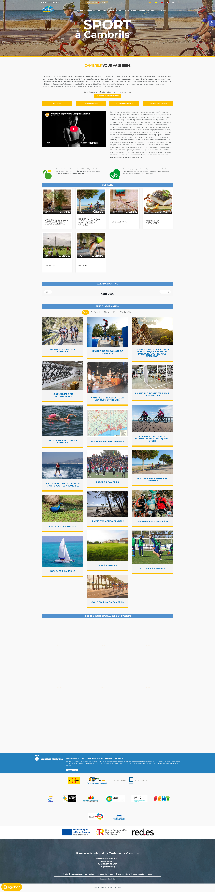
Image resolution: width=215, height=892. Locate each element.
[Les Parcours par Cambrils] (107, 423)
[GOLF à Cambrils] (107, 545)
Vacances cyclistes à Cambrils (63, 350)
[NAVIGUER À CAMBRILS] (62, 551)
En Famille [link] (103, 10)
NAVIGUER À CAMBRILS (62, 571)
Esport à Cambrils (107, 482)
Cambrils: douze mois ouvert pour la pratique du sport (152, 438)
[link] (212, 23)
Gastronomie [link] (152, 10)
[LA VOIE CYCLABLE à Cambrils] (107, 504)
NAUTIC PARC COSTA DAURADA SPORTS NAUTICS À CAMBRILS (63, 484)
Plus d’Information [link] (124, 104)
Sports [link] (126, 10)
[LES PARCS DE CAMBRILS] (62, 508)
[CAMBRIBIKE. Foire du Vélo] (152, 503)
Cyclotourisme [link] (138, 10)
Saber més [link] (72, 770)
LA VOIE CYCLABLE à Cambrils (108, 521)
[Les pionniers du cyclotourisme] (62, 375)
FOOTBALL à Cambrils (152, 568)
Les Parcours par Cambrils (107, 441)
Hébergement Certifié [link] (158, 104)
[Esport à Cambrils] (107, 464)
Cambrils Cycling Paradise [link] (108, 96)
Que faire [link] (57, 104)
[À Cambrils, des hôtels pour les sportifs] (152, 377)
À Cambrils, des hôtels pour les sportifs (152, 394)
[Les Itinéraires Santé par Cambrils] (152, 462)
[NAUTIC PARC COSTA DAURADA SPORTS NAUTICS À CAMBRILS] (62, 465)
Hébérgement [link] (90, 10)
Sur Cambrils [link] (115, 10)
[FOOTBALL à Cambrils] (152, 547)
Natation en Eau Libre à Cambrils (62, 441)
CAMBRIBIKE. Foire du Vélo (152, 521)
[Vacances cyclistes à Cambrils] (62, 331)
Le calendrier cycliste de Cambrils (107, 352)
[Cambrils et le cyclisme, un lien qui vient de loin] (107, 377)
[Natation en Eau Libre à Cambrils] (62, 420)
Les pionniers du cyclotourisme (63, 395)
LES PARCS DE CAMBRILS (62, 527)
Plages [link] (163, 10)
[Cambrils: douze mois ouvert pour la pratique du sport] (152, 418)
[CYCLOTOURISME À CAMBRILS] (107, 586)
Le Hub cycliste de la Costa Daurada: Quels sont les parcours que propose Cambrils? (152, 352)
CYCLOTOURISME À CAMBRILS (107, 602)
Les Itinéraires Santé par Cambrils (152, 479)
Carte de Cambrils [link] (107, 879)
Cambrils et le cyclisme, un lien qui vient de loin (107, 399)
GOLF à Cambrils (107, 565)
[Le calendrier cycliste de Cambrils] (107, 332)
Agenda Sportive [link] (91, 104)
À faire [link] (80, 10)
